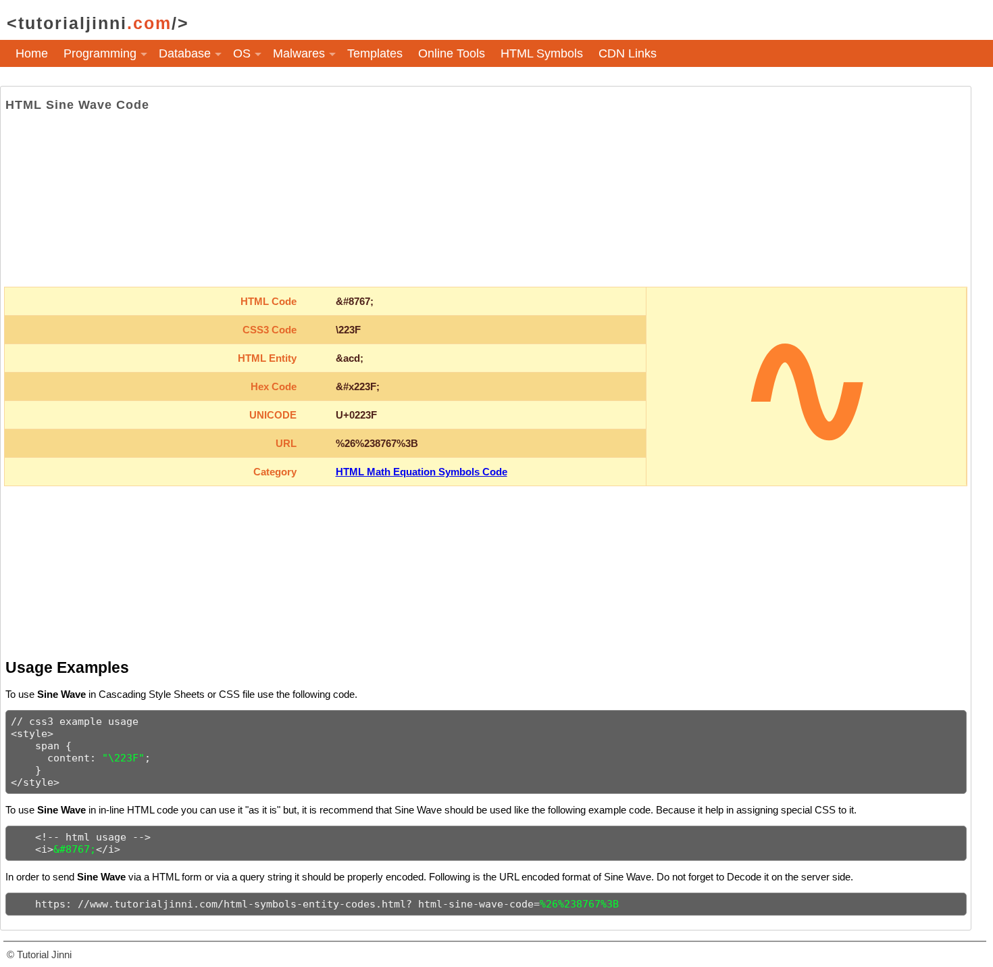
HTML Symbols (542, 53)
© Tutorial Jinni (39, 954)
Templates (375, 53)
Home (32, 53)
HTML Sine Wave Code (77, 105)
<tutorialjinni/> (98, 23)
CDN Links (628, 53)
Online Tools (451, 53)
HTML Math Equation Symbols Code (421, 471)
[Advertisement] (485, 199)
